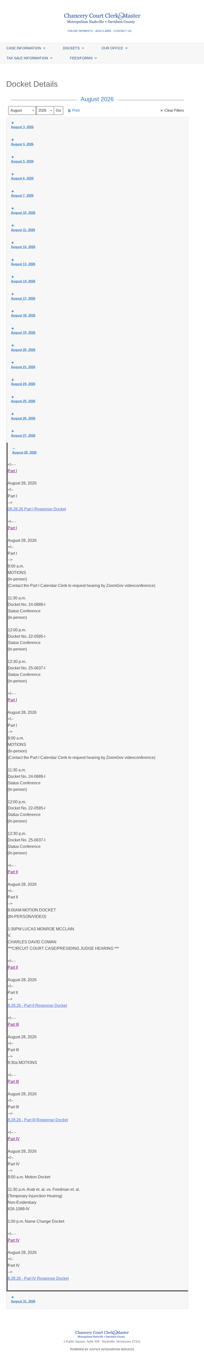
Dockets (71, 48)
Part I (12, 471)
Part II (13, 872)
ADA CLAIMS (103, 30)
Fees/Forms (81, 58)
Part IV (14, 1139)
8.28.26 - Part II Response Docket (37, 1005)
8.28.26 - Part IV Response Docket (38, 1278)
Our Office (112, 48)
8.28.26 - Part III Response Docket (38, 1120)
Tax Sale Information (27, 58)
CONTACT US (122, 30)
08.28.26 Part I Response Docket (37, 509)
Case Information (23, 48)
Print (73, 111)
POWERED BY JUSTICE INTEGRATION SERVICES (102, 1349)
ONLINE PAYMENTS (80, 30)
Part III (13, 1024)
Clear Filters (174, 110)
